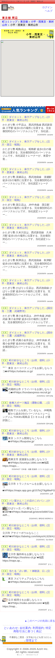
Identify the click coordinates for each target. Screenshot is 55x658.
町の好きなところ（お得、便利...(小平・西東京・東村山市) (26, 362)
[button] (30, 56)
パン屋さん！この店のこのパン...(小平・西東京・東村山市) (26, 502)
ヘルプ (48, 10)
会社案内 (25, 627)
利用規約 (38, 627)
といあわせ (11, 627)
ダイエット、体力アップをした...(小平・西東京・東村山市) (26, 119)
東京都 (24, 21)
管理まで (31, 640)
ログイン (47, 7)
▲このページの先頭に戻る (40, 620)
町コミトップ (9, 21)
